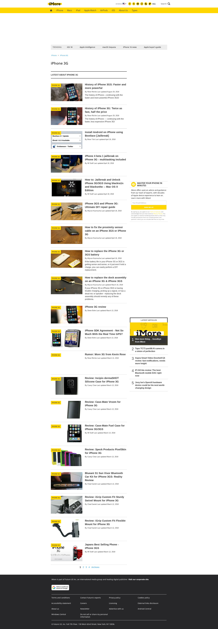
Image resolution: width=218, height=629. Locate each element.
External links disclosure (148, 603)
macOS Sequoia (109, 47)
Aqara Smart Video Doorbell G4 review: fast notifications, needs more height (150, 361)
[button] (165, 4)
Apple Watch (90, 10)
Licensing (113, 603)
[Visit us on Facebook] (129, 3)
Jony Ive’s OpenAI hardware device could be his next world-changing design (150, 385)
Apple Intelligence (87, 47)
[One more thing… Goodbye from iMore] (149, 333)
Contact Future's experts (90, 597)
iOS (113, 10)
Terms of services (155, 212)
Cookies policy (144, 597)
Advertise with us (116, 609)
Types (134, 10)
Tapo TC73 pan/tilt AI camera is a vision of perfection (150, 349)
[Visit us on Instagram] (141, 3)
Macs (69, 10)
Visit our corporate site (138, 579)
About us (55, 609)
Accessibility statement (61, 603)
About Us (123, 10)
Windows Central (58, 614)
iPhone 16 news (130, 47)
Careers (83, 603)
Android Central (144, 609)
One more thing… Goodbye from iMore (148, 340)
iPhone (59, 10)
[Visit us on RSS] (145, 3)
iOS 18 (69, 47)
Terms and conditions (60, 597)
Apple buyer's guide (152, 47)
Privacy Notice (158, 214)
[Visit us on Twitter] (133, 3)
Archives (95, 567)
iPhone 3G (64, 55)
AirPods (104, 10)
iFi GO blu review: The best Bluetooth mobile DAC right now (148, 373)
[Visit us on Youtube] (137, 3)
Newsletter (84, 609)
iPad (78, 10)
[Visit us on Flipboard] (149, 3)
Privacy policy (114, 597)
